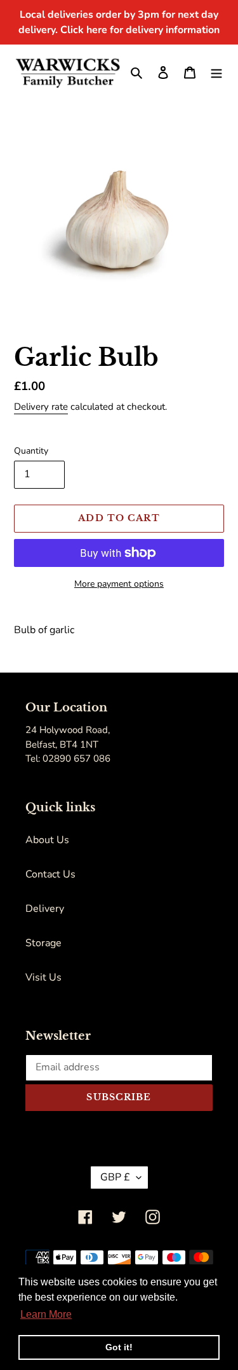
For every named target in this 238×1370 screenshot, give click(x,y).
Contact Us (50, 874)
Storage (43, 943)
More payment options (119, 584)
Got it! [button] (119, 1347)
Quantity (31, 451)
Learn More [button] (46, 1314)
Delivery (44, 909)
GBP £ (115, 1177)
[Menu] (216, 72)
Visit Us (43, 977)
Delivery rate (41, 406)
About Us (47, 840)
